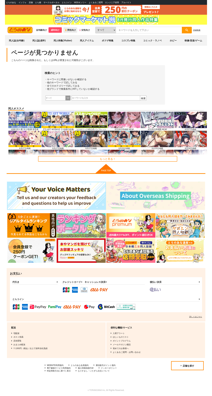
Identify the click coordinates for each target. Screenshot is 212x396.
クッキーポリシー (109, 367)
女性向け (85, 29)
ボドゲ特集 (107, 40)
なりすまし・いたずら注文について (94, 370)
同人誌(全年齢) (17, 40)
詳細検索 (196, 30)
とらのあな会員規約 (80, 365)
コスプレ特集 (128, 40)
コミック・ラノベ (152, 40)
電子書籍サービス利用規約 (59, 367)
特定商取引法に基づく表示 (59, 370)
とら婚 (38, 2)
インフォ (22, 2)
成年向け (55, 29)
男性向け (71, 29)
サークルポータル (51, 2)
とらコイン (67, 2)
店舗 (31, 2)
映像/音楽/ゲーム (193, 40)
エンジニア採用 (112, 2)
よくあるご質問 (96, 2)
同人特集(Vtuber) (63, 40)
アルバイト (126, 2)
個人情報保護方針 (86, 367)
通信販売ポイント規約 (106, 365)
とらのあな (11, 2)
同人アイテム (87, 40)
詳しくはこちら (195, 316)
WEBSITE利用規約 (55, 365)
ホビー (173, 40)
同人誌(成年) (39, 40)
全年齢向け (41, 29)
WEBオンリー (80, 2)
